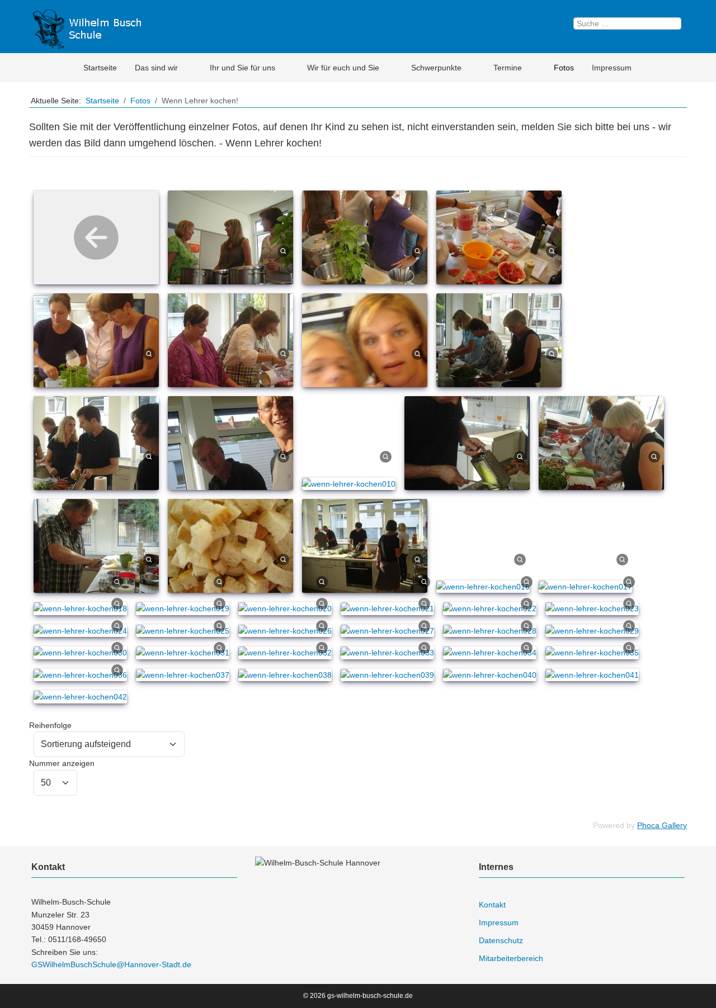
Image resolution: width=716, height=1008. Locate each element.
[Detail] (283, 250)
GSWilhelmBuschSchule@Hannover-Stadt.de (111, 964)
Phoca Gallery (662, 825)
